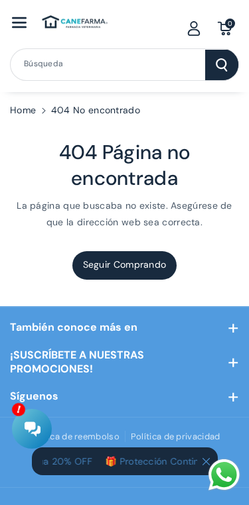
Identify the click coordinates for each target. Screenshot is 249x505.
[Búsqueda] (221, 65)
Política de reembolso (74, 436)
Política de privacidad (175, 436)
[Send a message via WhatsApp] (224, 475)
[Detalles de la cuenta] (193, 28)
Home (23, 110)
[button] (19, 22)
